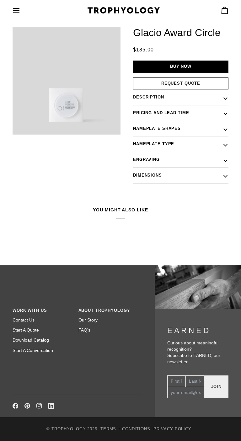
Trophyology (68, 429)
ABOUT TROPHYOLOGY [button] (104, 310)
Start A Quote (26, 329)
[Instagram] (39, 406)
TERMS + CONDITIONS (125, 429)
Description (148, 97)
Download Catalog (31, 340)
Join (216, 387)
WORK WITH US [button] (30, 310)
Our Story (88, 319)
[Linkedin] (51, 406)
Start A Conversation (33, 350)
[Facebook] (15, 406)
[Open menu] (22, 10)
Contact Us (24, 319)
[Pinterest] (27, 406)
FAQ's (84, 329)
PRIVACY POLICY (172, 429)
